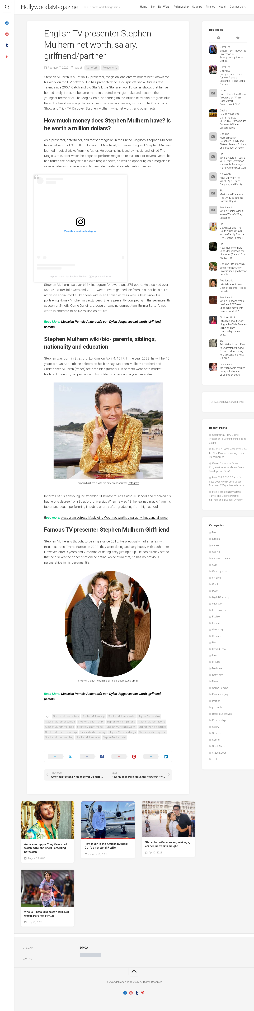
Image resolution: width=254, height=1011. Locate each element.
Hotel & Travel (219, 649)
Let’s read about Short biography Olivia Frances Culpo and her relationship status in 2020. (233, 328)
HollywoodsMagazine (49, 7)
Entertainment (219, 610)
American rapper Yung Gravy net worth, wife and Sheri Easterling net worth (45, 848)
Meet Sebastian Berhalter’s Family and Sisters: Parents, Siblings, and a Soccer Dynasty (226, 495)
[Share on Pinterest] (124, 756)
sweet (78, 67)
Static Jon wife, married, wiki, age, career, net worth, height (167, 844)
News (215, 681)
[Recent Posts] (218, 38)
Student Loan (219, 752)
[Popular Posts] (237, 38)
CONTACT (28, 958)
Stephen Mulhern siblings (122, 732)
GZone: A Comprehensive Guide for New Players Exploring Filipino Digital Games (232, 77)
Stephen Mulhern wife (88, 737)
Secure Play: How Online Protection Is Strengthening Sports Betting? (227, 438)
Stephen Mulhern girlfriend (121, 721)
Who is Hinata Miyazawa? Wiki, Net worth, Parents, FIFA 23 (46, 914)
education (217, 603)
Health (222, 6)
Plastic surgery (220, 694)
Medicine (217, 668)
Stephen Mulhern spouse (152, 732)
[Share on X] (60, 756)
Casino (224, 110)
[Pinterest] (6, 56)
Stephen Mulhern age (93, 716)
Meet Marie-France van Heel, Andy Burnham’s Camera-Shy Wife (232, 197)
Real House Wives (222, 713)
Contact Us (236, 6)
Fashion (216, 616)
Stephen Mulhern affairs (66, 716)
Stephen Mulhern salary (92, 732)
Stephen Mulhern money (90, 726)
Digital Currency (220, 597)
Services (217, 733)
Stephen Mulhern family (91, 721)
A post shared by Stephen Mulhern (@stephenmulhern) (80, 276)
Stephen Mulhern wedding (59, 737)
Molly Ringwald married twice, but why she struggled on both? (232, 371)
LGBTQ (216, 662)
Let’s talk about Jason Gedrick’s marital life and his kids (233, 287)
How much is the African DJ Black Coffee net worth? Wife (106, 845)
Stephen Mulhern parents (152, 726)
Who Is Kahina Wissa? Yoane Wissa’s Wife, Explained (232, 214)
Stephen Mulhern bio (149, 716)
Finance (210, 6)
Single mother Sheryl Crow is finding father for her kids (233, 271)
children (216, 577)
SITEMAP (27, 947)
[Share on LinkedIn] (156, 756)
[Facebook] (6, 23)
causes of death (221, 558)
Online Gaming (220, 688)
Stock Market (219, 746)
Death (215, 590)
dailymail (133, 680)
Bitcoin (216, 538)
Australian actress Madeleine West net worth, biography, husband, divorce (114, 517)
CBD (214, 564)
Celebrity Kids (219, 571)
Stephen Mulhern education (60, 721)
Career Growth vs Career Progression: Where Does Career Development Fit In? (226, 467)
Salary (215, 726)
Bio (153, 6)
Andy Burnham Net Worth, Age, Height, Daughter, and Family (231, 181)
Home (143, 6)
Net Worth (164, 6)
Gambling (225, 47)
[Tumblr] (6, 45)
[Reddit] (6, 34)
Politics (216, 701)
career (223, 90)
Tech (215, 759)
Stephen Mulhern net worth (121, 726)
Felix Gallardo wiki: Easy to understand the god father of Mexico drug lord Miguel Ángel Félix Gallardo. (233, 351)
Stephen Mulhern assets (121, 716)
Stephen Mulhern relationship (61, 732)
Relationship (181, 6)
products (217, 707)
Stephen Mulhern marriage (59, 726)
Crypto (215, 584)
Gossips (197, 6)
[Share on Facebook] (92, 756)
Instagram (133, 483)
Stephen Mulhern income (151, 721)
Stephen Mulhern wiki (114, 737)
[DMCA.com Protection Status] (90, 956)
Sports (216, 739)
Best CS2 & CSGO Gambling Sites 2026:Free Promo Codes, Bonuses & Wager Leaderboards (233, 121)
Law (214, 655)
